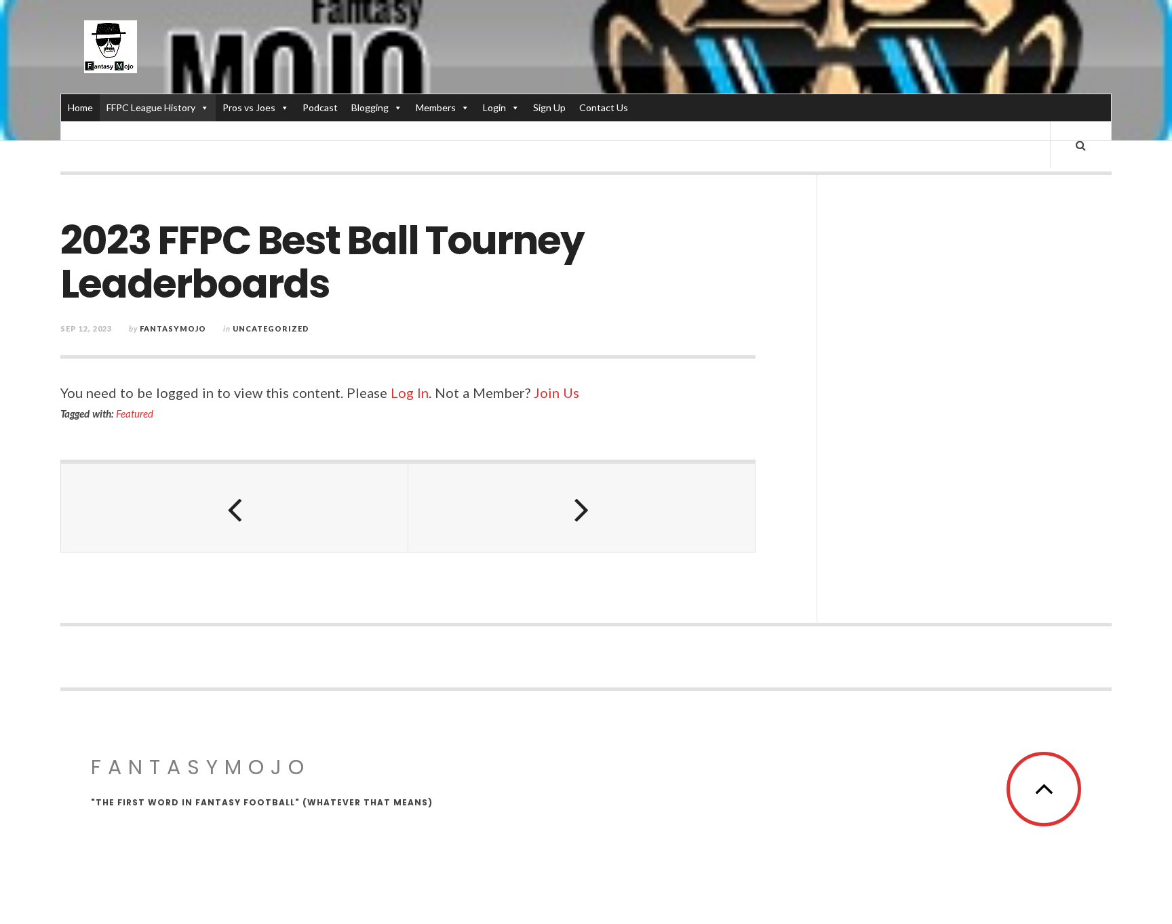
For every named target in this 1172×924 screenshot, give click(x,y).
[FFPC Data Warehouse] (110, 46)
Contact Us (603, 107)
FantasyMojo (201, 767)
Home (80, 107)
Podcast (320, 107)
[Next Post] (582, 508)
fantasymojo (173, 328)
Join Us (556, 392)
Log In (410, 392)
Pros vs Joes (248, 107)
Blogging (370, 107)
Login (494, 107)
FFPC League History (150, 107)
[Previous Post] (234, 508)
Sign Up (549, 107)
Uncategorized (271, 328)
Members (436, 107)
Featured (134, 413)
